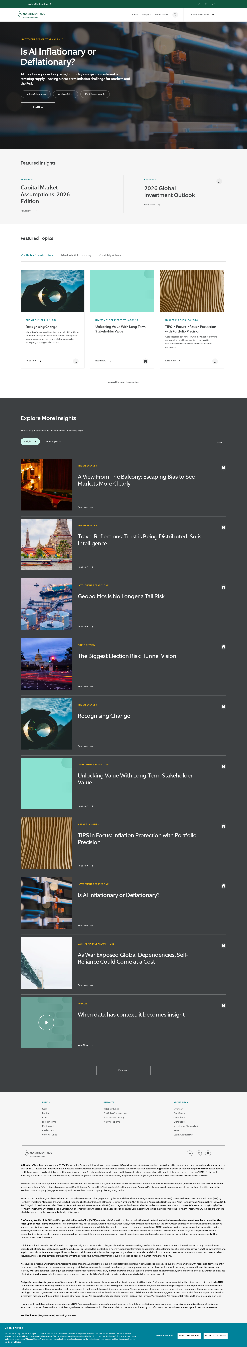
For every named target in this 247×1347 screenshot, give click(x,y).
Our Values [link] (179, 1113)
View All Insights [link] (111, 1122)
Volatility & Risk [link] (111, 1109)
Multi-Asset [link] (48, 1126)
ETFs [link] (44, 1118)
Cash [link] (44, 1109)
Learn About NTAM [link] (183, 1135)
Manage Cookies (165, 1336)
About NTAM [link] (181, 1103)
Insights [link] (108, 1103)
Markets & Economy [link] (113, 1118)
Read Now (37, 107)
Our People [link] (180, 1122)
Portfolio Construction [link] (115, 1113)
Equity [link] (45, 1113)
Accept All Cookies (215, 1336)
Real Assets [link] (48, 1130)
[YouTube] (208, 1156)
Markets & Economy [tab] (76, 255)
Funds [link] (46, 1103)
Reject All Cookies (189, 1336)
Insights (28, 442)
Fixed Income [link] (49, 1122)
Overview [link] (178, 1109)
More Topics (52, 442)
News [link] (176, 1130)
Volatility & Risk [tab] (109, 255)
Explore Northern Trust (37, 4)
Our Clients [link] (179, 1118)
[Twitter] (199, 1156)
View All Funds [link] (49, 1135)
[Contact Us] (199, 4)
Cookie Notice (14, 1342)
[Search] (206, 4)
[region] (123, 1335)
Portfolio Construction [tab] (37, 255)
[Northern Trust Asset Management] (32, 15)
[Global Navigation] (51, 4)
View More (123, 1070)
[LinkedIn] (190, 1156)
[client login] (213, 4)
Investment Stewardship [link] (186, 1126)
